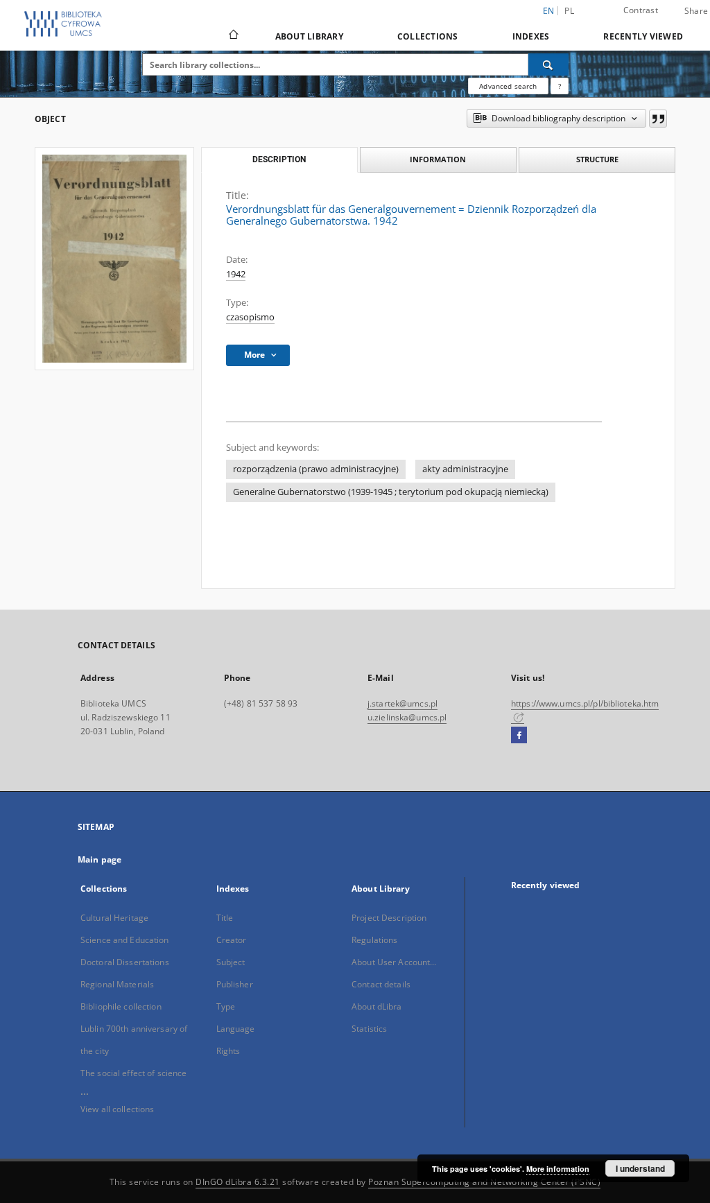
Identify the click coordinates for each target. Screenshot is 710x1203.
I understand (640, 1168)
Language (235, 1029)
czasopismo (250, 317)
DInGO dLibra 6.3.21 (238, 1182)
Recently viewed (643, 36)
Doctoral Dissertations (124, 962)
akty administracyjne (465, 469)
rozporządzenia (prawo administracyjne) (316, 469)
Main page (99, 859)
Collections (427, 36)
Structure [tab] (597, 159)
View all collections (117, 1109)
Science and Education (124, 940)
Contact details (381, 984)
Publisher (234, 984)
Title (225, 918)
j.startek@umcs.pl (402, 703)
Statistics (369, 1029)
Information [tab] (438, 159)
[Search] (548, 64)
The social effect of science (133, 1073)
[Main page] (232, 36)
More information (557, 1168)
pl (569, 10)
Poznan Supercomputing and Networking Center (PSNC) (484, 1182)
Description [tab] (279, 159)
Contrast (640, 10)
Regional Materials (117, 984)
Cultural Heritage (114, 918)
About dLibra (376, 1006)
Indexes (531, 36)
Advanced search (508, 86)
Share (696, 11)
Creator (231, 940)
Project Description (389, 918)
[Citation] (658, 119)
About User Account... (394, 962)
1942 (235, 274)
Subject (230, 962)
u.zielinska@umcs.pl (407, 717)
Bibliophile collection (121, 1006)
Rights (228, 1051)
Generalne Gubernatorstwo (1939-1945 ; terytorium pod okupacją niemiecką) (390, 492)
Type (225, 1006)
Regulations (374, 940)
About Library (309, 36)
